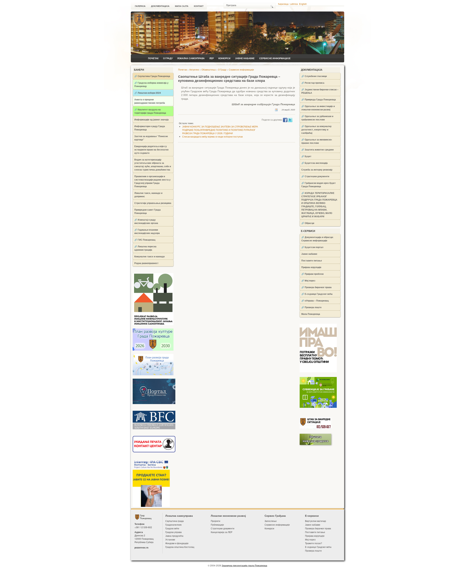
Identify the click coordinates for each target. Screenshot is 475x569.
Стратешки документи (222, 528)
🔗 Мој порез (308, 280)
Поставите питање (311, 260)
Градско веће (172, 528)
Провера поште (313, 550)
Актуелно (194, 69)
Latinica (294, 3)
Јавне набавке (245, 58)
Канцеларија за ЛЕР (221, 532)
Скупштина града (174, 520)
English (303, 3)
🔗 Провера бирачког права (316, 287)
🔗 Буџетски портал (312, 247)
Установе (170, 539)
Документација (160, 6)
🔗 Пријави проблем (312, 274)
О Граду (168, 58)
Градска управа (173, 532)
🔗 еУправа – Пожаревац (315, 300)
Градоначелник (173, 524)
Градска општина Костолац (179, 546)
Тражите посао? (313, 543)
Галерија (140, 6)
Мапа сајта (181, 6)
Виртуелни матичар (315, 520)
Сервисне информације (275, 58)
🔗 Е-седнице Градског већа (316, 294)
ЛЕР (211, 58)
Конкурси (224, 58)
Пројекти (215, 520)
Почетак (153, 58)
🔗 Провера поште (311, 307)
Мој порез (310, 539)
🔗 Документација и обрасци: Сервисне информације (317, 238)
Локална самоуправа (191, 58)
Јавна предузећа (174, 535)
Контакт (199, 6)
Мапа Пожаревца (310, 314)
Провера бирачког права (318, 528)
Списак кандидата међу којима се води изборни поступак (212, 136)
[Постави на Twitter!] (290, 119)
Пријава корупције (311, 267)
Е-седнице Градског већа (318, 546)
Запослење (271, 520)
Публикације (217, 524)
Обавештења (209, 69)
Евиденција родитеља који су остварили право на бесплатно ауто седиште (151, 150)
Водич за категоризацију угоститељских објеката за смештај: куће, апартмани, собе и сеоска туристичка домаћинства (152, 164)
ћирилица (283, 3)
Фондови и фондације (177, 543)
